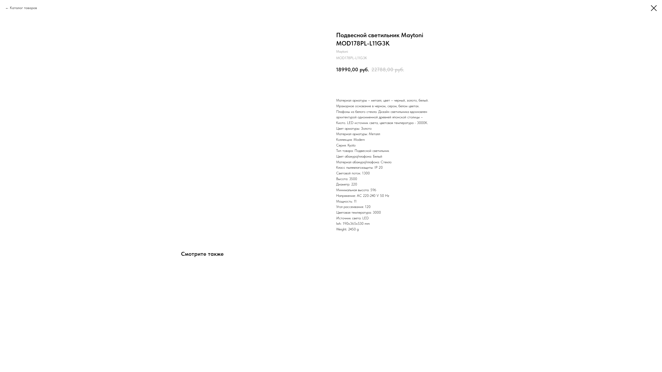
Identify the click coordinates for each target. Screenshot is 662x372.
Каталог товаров (23, 8)
